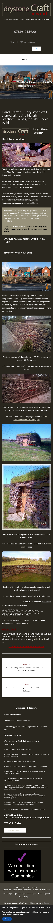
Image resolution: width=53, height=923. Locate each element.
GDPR (48, 894)
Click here (46, 601)
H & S (35, 894)
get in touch (39, 639)
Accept (7, 919)
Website (45, 903)
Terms (13, 894)
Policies (5, 894)
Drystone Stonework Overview (26, 646)
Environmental (28, 894)
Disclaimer (19, 894)
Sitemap (30, 897)
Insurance (41, 894)
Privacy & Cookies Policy (26, 887)
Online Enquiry (15, 830)
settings (20, 914)
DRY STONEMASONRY (26, 79)
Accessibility (23, 897)
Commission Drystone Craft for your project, (27, 889)
